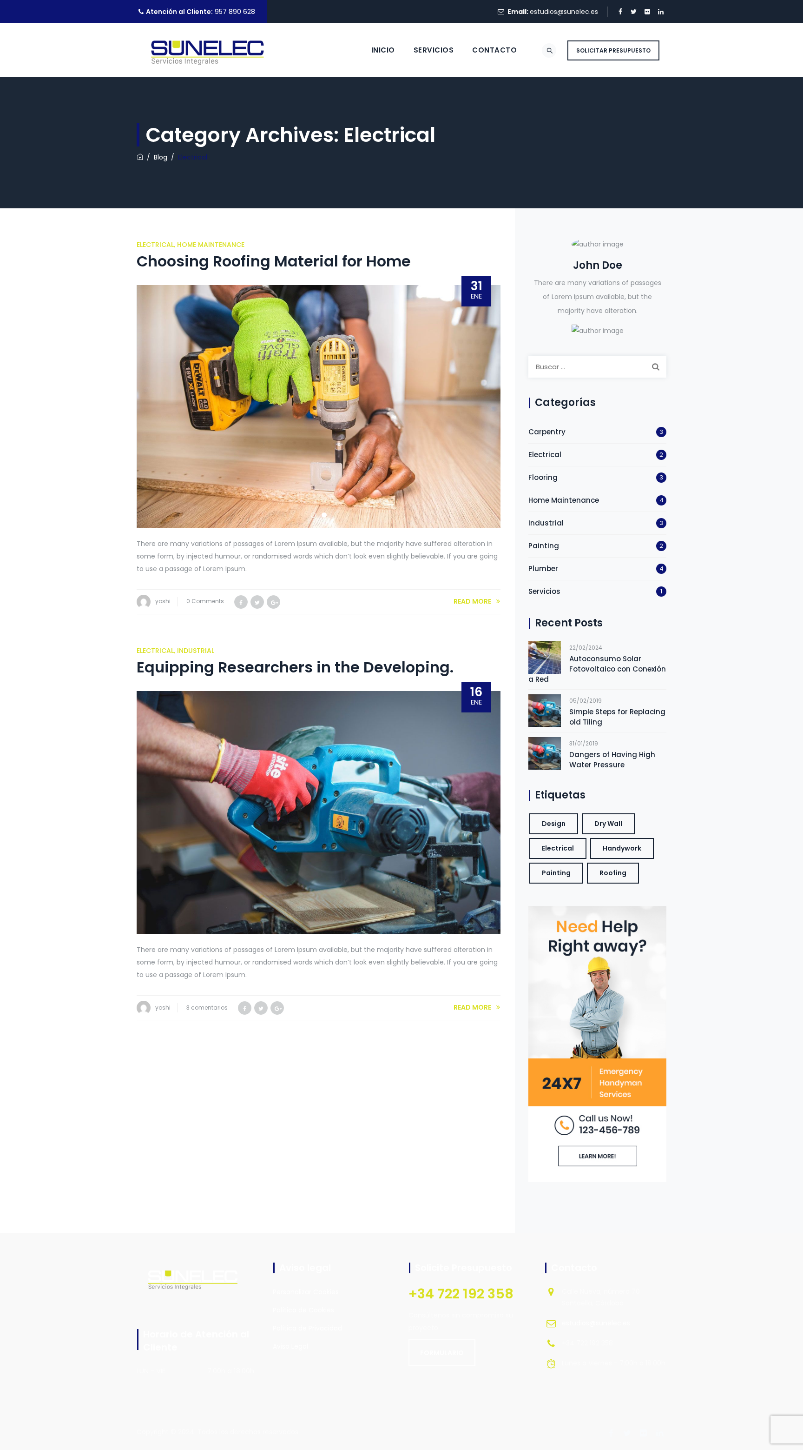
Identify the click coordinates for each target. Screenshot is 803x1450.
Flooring (543, 477)
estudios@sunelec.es (564, 11)
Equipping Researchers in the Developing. (295, 667)
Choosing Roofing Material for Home (274, 261)
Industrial (195, 650)
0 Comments (205, 601)
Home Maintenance (210, 244)
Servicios (434, 50)
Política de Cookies (303, 1310)
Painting (543, 546)
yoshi (163, 601)
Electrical (155, 244)
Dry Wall (608, 823)
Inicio (383, 50)
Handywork (622, 848)
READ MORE (472, 601)
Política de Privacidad (307, 1328)
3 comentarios (207, 1007)
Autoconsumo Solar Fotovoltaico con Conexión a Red (597, 669)
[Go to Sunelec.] (140, 157)
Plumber (543, 568)
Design (554, 823)
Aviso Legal (290, 1346)
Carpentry (547, 432)
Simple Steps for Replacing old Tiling (617, 717)
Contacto (494, 50)
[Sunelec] (211, 50)
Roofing (612, 873)
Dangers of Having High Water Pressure (612, 760)
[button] (441, 1352)
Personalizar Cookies (306, 1292)
